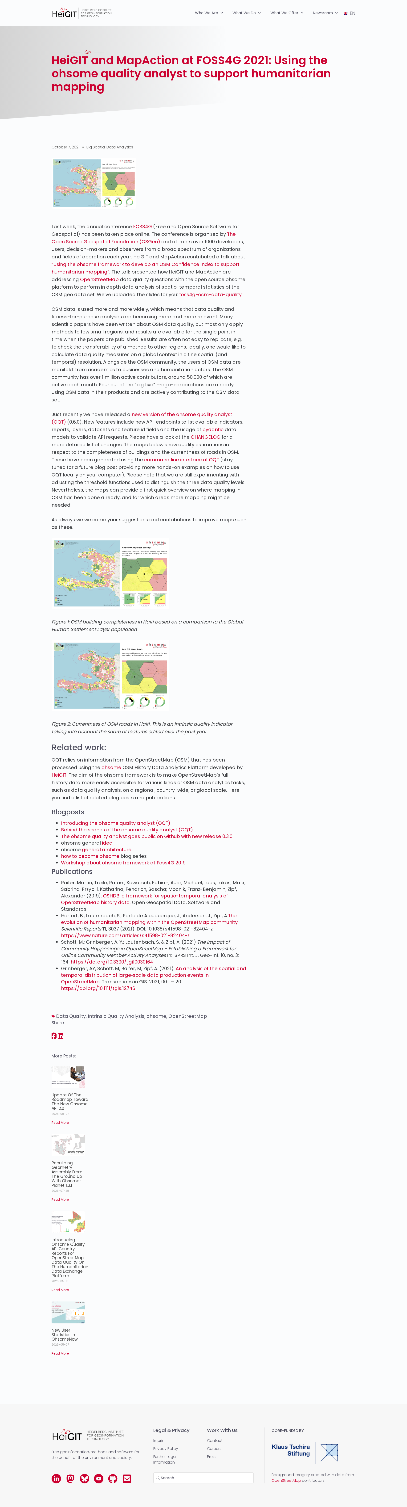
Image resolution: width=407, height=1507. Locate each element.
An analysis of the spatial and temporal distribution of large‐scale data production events (153, 971)
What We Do (244, 13)
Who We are (206, 13)
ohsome (156, 1016)
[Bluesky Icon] (84, 1478)
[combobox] (203, 1477)
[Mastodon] (70, 1478)
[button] (54, 1036)
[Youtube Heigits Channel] (98, 1478)
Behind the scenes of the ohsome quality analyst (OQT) (127, 829)
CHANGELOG (205, 437)
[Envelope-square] (127, 1478)
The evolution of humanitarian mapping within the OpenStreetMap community (149, 919)
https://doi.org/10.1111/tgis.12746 (98, 988)
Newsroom (323, 13)
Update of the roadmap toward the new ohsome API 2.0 (70, 1101)
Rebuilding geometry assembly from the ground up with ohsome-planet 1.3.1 (67, 1174)
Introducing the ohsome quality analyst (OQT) (115, 823)
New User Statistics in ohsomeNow (65, 1334)
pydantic (213, 429)
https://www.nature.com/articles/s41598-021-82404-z (125, 935)
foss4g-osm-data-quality (210, 294)
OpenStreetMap (99, 279)
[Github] (113, 1478)
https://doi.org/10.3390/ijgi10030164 (112, 962)
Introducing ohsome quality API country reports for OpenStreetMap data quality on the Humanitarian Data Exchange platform (70, 1258)
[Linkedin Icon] (56, 1478)
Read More (60, 1122)
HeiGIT (59, 775)
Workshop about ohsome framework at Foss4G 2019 (123, 862)
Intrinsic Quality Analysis (116, 1016)
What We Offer (284, 13)
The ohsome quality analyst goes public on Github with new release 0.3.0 (146, 836)
